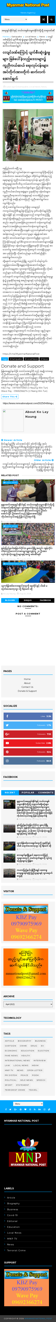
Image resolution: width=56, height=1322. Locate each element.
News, (44, 86)
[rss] (34, 1109)
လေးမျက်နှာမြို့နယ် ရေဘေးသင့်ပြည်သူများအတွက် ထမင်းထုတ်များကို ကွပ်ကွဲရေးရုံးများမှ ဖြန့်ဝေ (34, 858)
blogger (10, 600)
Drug (34, 1046)
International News (16, 564)
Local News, (35, 86)
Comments (46, 792)
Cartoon (10, 1046)
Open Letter (35, 1070)
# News (44, 359)
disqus (28, 600)
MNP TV (9, 1070)
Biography (24, 1041)
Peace (24, 1075)
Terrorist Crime (15, 1090)
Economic (11, 1051)
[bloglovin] (25, 1109)
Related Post (10, 475)
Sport (9, 1085)
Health (25, 1055)
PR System (11, 1075)
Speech (41, 1080)
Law (7, 1065)
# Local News (31, 359)
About (27, 683)
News (42, 36)
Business (40, 1041)
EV (42, 1046)
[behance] (40, 1109)
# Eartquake (16, 359)
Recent (10, 792)
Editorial (12, 1221)
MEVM (35, 1065)
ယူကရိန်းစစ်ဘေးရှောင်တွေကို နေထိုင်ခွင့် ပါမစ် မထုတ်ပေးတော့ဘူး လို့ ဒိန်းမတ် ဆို (24, 587)
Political (11, 1080)
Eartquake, (23, 86)
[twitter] (10, 1109)
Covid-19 (12, 1215)
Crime (23, 1046)
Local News (30, 36)
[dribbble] (30, 1109)
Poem (35, 1075)
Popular (28, 792)
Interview (40, 1060)
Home (6, 36)
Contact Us (27, 687)
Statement (22, 1085)
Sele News (26, 1080)
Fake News (11, 1055)
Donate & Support (27, 691)
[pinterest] (20, 1109)
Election (43, 1051)
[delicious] (49, 1109)
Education (27, 1051)
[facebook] (6, 1109)
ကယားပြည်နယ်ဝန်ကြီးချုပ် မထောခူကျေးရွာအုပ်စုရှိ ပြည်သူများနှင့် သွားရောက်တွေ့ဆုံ (35, 873)
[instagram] (44, 1109)
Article (9, 1041)
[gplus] (15, 1109)
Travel (33, 1090)
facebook (45, 600)
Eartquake (17, 36)
